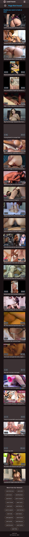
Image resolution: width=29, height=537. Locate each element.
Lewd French (11, 2)
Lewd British (9, 498)
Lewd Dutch (9, 506)
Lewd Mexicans (19, 521)
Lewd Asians (9, 494)
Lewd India (9, 513)
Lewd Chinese (9, 502)
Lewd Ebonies (19, 506)
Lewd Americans (10, 491)
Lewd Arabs (20, 491)
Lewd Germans (20, 510)
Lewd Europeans (9, 510)
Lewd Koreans (19, 517)
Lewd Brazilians (19, 494)
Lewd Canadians (19, 498)
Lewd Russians (9, 525)
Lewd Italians (19, 513)
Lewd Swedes (20, 525)
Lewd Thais (14, 529)
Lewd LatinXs (9, 521)
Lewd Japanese (9, 517)
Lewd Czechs (20, 502)
